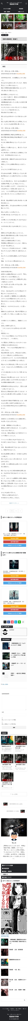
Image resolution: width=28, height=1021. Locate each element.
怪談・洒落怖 (7, 11)
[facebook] (8, 622)
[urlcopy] (23, 622)
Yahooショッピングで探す (15, 545)
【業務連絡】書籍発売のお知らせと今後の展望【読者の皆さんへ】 (17, 941)
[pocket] (12, 622)
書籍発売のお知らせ (6, 746)
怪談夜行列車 (14, 4)
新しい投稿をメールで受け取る (9, 724)
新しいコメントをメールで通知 (9, 719)
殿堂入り (5, 874)
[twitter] (5, 622)
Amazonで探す (15, 538)
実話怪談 (21, 8)
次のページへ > (14, 503)
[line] (19, 622)
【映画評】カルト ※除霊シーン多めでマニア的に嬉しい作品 (18, 655)
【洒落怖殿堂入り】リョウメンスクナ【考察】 (18, 644)
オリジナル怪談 (6, 8)
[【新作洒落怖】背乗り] (15, 622)
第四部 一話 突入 (14, 969)
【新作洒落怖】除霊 (6, 764)
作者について (21, 11)
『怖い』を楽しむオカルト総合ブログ (14, 1014)
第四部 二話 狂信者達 (16, 949)
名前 (3, 712)
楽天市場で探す (15, 542)
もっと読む (15, 794)
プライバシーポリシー (15, 1010)
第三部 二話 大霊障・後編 (17, 990)
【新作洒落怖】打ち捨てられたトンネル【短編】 (7, 784)
